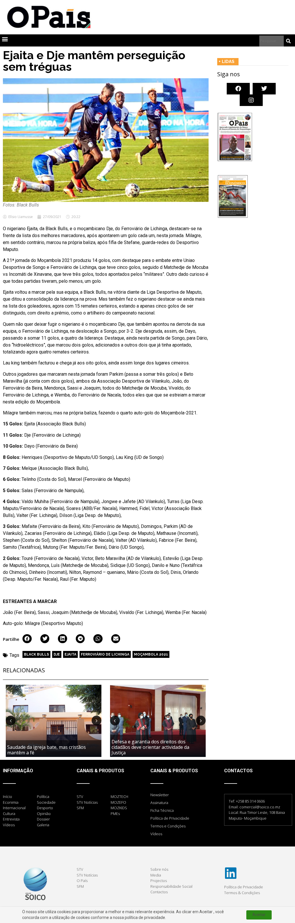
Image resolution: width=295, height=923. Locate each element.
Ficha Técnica (162, 810)
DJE (57, 654)
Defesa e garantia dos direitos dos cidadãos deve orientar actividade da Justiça (150, 747)
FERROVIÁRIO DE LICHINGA (105, 654)
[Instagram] (251, 100)
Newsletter (159, 794)
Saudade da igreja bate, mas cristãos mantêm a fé (46, 750)
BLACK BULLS (36, 654)
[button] (5, 39)
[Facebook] (238, 88)
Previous (11, 720)
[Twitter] (264, 88)
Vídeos (156, 833)
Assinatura (159, 802)
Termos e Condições (168, 826)
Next (96, 720)
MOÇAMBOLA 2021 (151, 654)
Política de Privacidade (169, 818)
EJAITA (70, 654)
